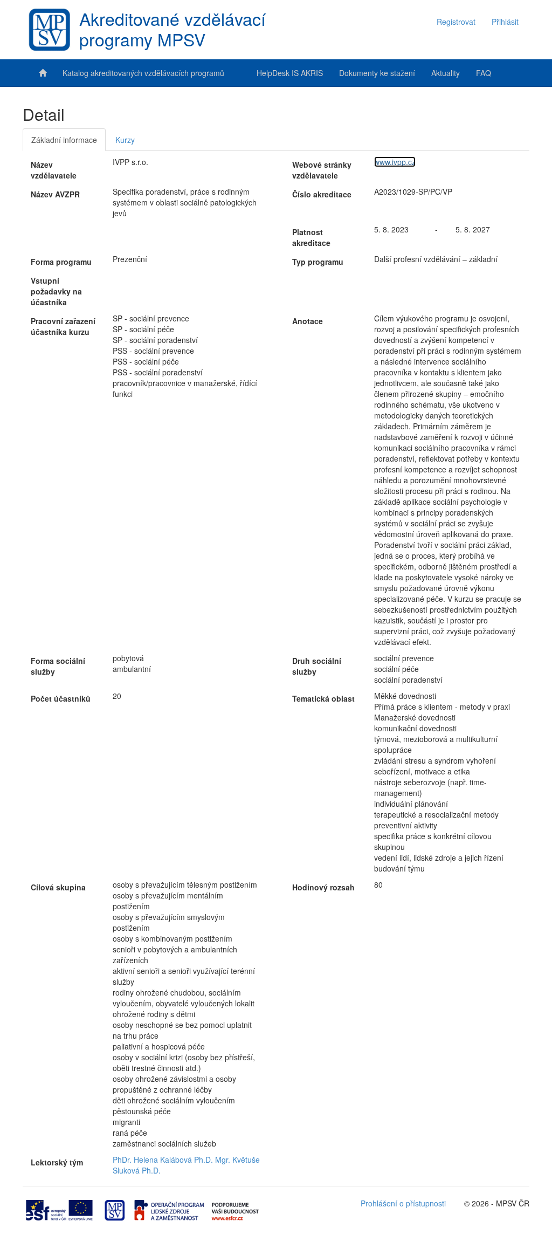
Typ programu (317, 261)
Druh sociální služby (316, 666)
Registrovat (456, 21)
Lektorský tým (57, 1162)
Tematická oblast (323, 698)
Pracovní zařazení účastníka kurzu (63, 326)
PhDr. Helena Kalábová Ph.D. (163, 1159)
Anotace (307, 320)
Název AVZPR (55, 194)
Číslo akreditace (321, 194)
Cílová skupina (58, 887)
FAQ (483, 72)
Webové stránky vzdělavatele (321, 170)
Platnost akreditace (311, 237)
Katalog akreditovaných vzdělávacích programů (143, 72)
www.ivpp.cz (395, 161)
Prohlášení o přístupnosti (403, 1203)
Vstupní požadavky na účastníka (56, 291)
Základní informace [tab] (64, 139)
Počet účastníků (61, 698)
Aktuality (445, 72)
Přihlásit (505, 21)
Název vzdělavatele (54, 170)
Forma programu (61, 261)
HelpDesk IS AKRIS (290, 72)
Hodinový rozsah (323, 887)
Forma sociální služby (58, 666)
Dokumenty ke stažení (377, 72)
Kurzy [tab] (125, 139)
